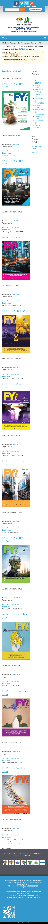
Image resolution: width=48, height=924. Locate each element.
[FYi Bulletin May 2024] (16, 260)
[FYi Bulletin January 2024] (16, 564)
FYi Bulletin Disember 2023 (14, 616)
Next (13, 844)
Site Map (28, 856)
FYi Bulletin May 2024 (14, 237)
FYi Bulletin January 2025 (13, 162)
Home (4, 49)
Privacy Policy (8, 853)
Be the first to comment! (11, 151)
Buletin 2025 (15, 221)
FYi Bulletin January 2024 (13, 539)
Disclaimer (19, 856)
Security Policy (21, 853)
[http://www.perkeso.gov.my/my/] (36, 862)
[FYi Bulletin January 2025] (16, 187)
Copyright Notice (35, 853)
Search (22, 9)
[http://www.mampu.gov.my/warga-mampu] (42, 862)
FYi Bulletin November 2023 (15, 692)
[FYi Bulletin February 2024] (16, 487)
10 (7, 844)
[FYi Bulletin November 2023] (16, 718)
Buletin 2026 (15, 144)
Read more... (6, 153)
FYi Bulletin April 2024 (15, 311)
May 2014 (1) (39, 114)
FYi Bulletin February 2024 (14, 462)
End (18, 844)
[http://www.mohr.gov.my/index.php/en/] (23, 862)
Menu (4, 38)
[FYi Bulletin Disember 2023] (16, 641)
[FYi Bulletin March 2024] (16, 410)
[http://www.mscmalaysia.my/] (17, 862)
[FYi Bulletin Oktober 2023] (16, 794)
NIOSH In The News (28, 49)
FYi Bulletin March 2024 (12, 385)
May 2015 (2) (39, 103)
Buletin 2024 (15, 294)
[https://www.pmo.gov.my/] (11, 862)
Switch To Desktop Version (24, 923)
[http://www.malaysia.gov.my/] (5, 862)
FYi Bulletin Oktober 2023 (13, 769)
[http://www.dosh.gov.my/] (30, 862)
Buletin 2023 (15, 674)
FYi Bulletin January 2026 (13, 85)
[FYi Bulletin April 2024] (16, 334)
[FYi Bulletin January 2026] (16, 110)
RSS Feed (35, 152)
